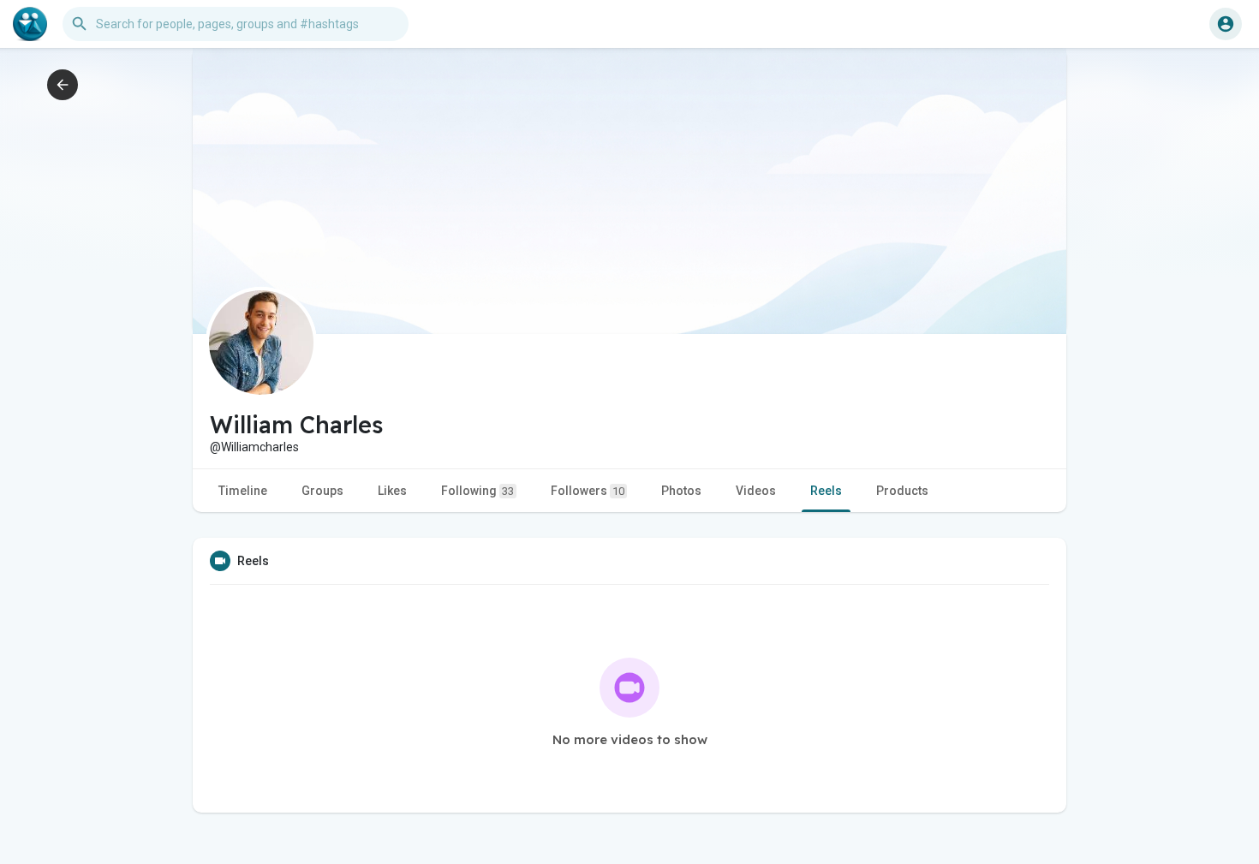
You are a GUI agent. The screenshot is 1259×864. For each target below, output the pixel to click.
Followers (587, 491)
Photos (681, 491)
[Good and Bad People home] (30, 24)
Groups (322, 491)
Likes (392, 491)
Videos (756, 491)
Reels (826, 491)
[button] (1225, 24)
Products (902, 491)
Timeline (242, 491)
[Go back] (62, 84)
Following (477, 491)
